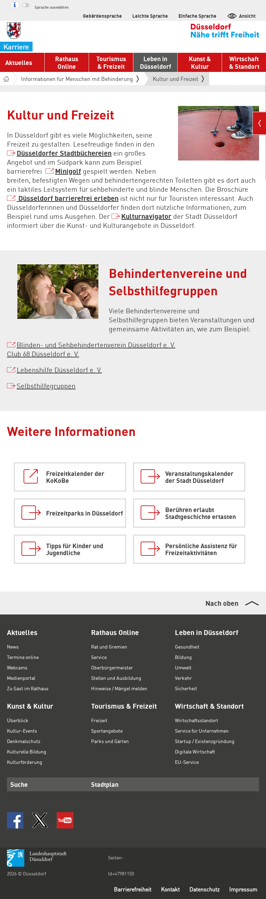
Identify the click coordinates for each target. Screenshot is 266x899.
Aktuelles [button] (18, 62)
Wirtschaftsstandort (196, 720)
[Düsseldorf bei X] (40, 820)
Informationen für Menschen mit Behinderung (77, 78)
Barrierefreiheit (132, 889)
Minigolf (68, 170)
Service (99, 657)
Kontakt (170, 889)
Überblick (17, 720)
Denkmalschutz (23, 741)
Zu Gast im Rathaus (27, 688)
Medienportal (21, 678)
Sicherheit (186, 688)
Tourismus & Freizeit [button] (111, 62)
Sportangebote (107, 730)
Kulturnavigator (146, 216)
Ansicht (247, 16)
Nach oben (221, 603)
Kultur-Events (22, 730)
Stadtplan (104, 784)
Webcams (17, 667)
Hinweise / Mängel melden (119, 688)
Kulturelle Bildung (26, 751)
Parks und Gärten (110, 741)
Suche (19, 784)
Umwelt (183, 667)
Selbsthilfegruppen (46, 385)
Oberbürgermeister (112, 667)
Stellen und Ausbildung (116, 678)
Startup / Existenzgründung (204, 741)
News (13, 646)
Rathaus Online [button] (66, 62)
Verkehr (183, 678)
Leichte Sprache (150, 16)
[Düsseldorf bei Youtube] (65, 820)
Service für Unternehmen (202, 730)
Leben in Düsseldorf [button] (155, 62)
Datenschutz (204, 889)
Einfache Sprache (197, 16)
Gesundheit (187, 646)
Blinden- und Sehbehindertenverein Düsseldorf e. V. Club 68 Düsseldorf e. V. (91, 349)
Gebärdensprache (102, 16)
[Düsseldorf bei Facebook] (15, 820)
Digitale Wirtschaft (195, 751)
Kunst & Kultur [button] (200, 62)
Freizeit (99, 720)
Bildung (183, 657)
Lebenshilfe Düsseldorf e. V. (59, 369)
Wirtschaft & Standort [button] (244, 62)
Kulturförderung (24, 762)
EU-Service (187, 762)
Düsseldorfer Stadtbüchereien (64, 152)
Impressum (243, 889)
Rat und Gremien (109, 646)
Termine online (23, 657)
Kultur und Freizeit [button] (175, 80)
